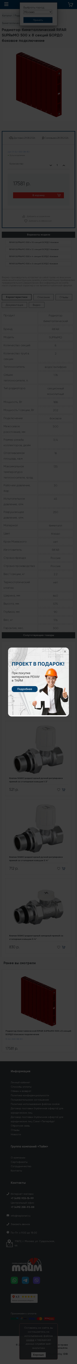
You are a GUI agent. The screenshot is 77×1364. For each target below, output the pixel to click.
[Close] (65, 651)
